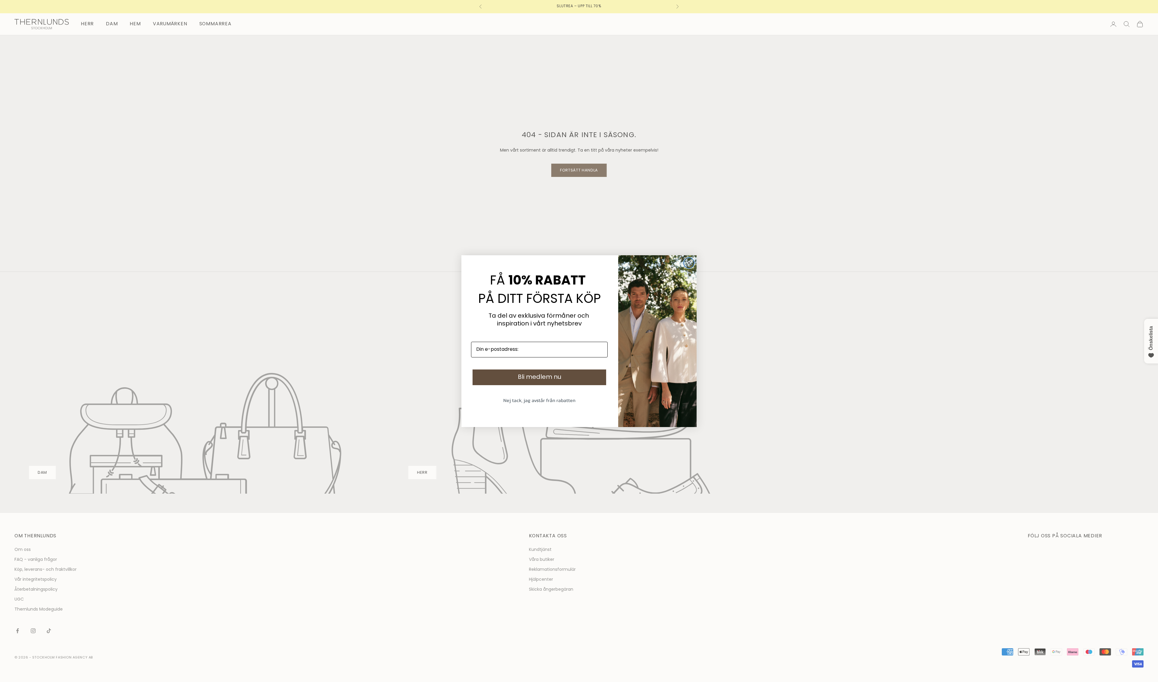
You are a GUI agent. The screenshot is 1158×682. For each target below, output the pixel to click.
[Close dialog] (689, 263)
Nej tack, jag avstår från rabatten (539, 400)
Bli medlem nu (539, 377)
